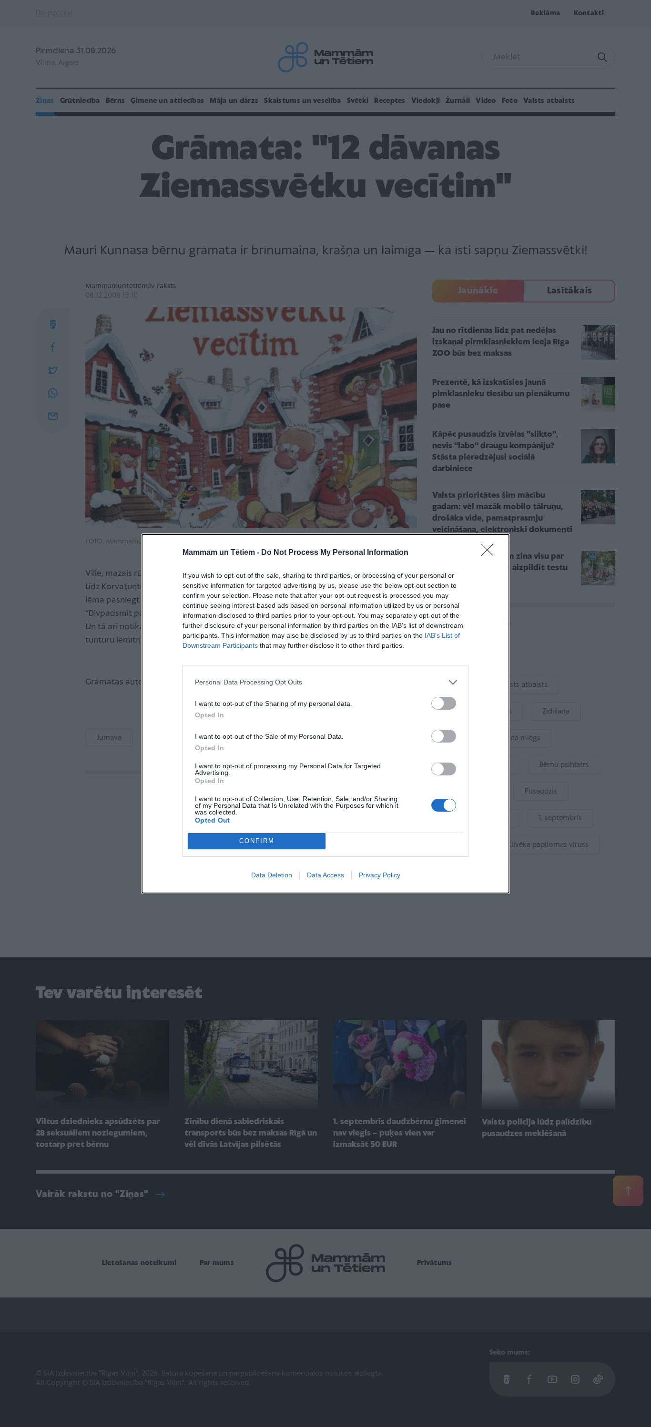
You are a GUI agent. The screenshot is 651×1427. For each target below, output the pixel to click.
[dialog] (325, 713)
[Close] (490, 553)
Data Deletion (271, 875)
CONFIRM (257, 840)
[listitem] (325, 682)
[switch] (443, 703)
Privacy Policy (379, 875)
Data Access (325, 875)
